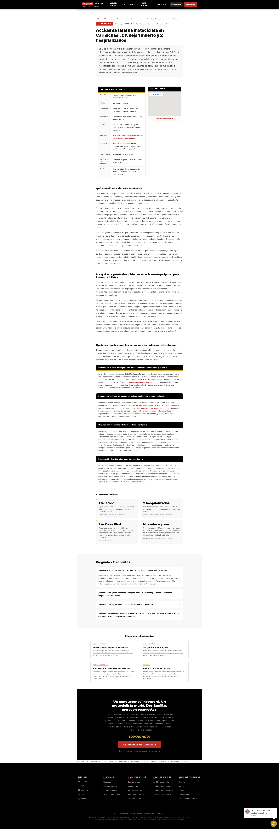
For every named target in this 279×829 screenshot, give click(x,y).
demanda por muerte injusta (140, 382)
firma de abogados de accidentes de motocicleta (129, 761)
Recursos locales (185, 794)
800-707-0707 (139, 736)
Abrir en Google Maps (165, 118)
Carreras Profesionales (111, 794)
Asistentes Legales (110, 786)
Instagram (84, 794)
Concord (182, 782)
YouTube (84, 782)
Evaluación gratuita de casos (139, 744)
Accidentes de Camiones (162, 786)
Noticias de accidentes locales (112, 19)
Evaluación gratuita (135, 782)
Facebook (84, 790)
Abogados (107, 782)
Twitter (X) (84, 799)
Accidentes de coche (161, 782)
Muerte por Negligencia (162, 794)
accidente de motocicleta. (97, 761)
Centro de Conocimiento (188, 798)
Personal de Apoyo (110, 790)
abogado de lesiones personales (128, 445)
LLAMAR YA (190, 4)
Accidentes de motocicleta (163, 790)
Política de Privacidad (136, 794)
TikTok (83, 786)
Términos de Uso (134, 798)
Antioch (181, 786)
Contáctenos (133, 786)
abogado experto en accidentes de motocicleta (170, 761)
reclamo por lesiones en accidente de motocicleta (154, 408)
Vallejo (181, 790)
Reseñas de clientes (135, 790)
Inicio (98, 19)
